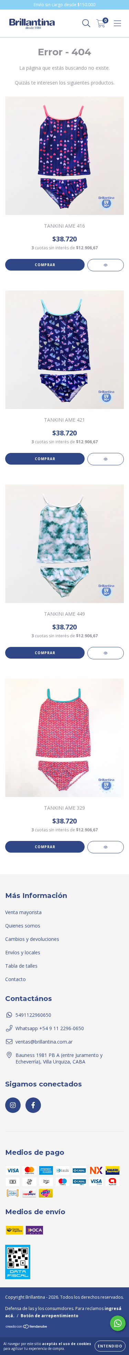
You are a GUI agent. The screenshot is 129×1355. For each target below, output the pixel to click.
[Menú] (117, 23)
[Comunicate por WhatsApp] (118, 1323)
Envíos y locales (22, 952)
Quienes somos (22, 925)
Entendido (110, 1346)
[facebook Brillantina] (33, 1105)
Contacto (15, 979)
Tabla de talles (21, 966)
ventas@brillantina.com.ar (44, 1041)
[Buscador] (86, 23)
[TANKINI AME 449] (105, 653)
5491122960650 (33, 1015)
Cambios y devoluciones (32, 939)
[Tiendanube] (26, 1327)
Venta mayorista (23, 912)
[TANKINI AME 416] (105, 265)
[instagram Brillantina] (13, 1105)
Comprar (45, 264)
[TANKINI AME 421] (105, 459)
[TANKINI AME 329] (105, 847)
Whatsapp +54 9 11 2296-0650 (49, 1028)
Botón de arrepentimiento (49, 1316)
